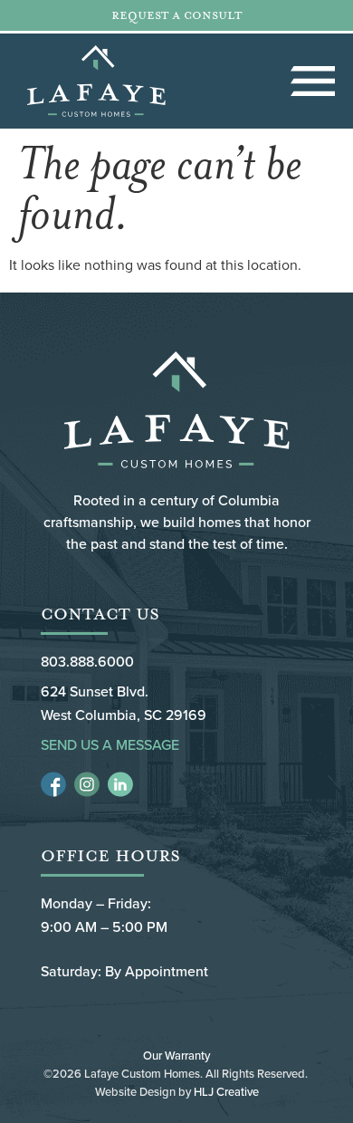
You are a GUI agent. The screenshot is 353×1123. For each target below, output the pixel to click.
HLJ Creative (226, 1091)
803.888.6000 (87, 661)
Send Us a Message (110, 744)
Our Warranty (176, 1055)
